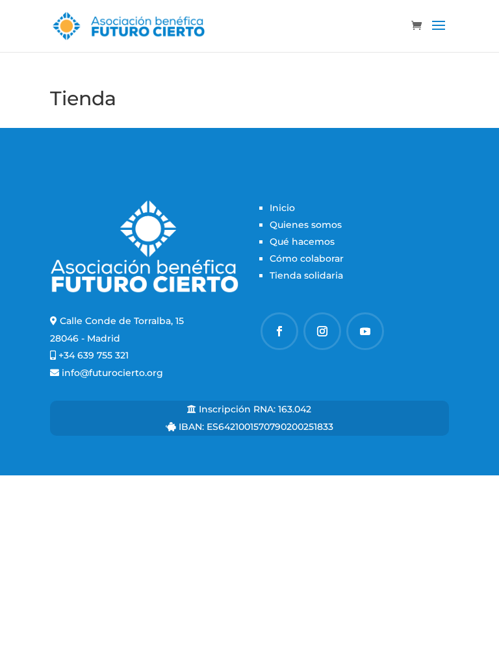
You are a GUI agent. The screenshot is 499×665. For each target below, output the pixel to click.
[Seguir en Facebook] (279, 331)
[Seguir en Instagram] (322, 331)
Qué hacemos (302, 241)
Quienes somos (306, 225)
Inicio (282, 208)
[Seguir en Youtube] (365, 331)
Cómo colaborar (307, 258)
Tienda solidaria (306, 275)
